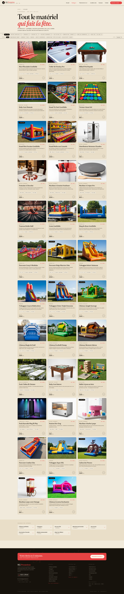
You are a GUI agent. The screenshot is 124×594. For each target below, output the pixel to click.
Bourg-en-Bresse (72, 568)
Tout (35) (7, 34)
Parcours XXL (51, 570)
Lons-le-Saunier (72, 566)
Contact (106, 2)
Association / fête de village (54, 37)
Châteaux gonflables (52, 566)
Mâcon (70, 572)
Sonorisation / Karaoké (52, 576)
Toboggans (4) (27, 34)
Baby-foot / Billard (51, 580)
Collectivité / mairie (67, 37)
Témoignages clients (92, 572)
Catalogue (73, 2)
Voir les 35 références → (53, 583)
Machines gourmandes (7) (46, 34)
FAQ (89, 574)
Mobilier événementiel (52, 578)
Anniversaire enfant (14, 37)
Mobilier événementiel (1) (83, 34)
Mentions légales (93, 591)
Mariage (32, 37)
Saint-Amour (71, 570)
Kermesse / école (25, 37)
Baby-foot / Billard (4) (96, 34)
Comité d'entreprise (40, 37)
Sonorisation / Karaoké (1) (69, 34)
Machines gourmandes (53, 572)
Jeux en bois (50, 574)
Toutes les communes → (73, 577)
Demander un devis (116, 2)
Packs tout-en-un (83, 2)
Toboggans (50, 568)
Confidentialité (103, 591)
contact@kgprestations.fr (23, 578)
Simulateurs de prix (92, 568)
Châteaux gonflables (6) (16, 34)
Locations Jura (93, 2)
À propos (101, 2)
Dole (70, 574)
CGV (98, 591)
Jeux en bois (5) (57, 34)
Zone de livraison (91, 570)
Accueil (67, 2)
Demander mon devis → (97, 556)
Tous (8, 37)
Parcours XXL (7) (35, 34)
